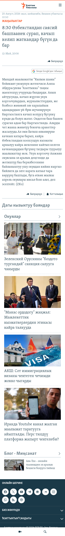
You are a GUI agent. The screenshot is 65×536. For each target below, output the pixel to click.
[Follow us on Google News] (37, 492)
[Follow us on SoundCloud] (45, 492)
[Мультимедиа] (20, 531)
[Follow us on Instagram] (53, 492)
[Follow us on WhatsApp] (5, 500)
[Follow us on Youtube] (21, 492)
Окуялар (12, 216)
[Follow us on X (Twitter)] (13, 492)
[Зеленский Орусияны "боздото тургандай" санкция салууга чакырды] (32, 239)
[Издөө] (45, 531)
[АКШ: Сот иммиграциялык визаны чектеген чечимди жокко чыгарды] (32, 350)
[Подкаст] (21, 500)
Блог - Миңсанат (20, 453)
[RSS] (13, 500)
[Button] (55, 61)
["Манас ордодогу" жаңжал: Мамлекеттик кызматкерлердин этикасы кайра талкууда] (32, 292)
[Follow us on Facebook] (5, 492)
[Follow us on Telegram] (29, 492)
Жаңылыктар (12, 21)
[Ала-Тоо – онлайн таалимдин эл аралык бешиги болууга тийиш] (14, 465)
